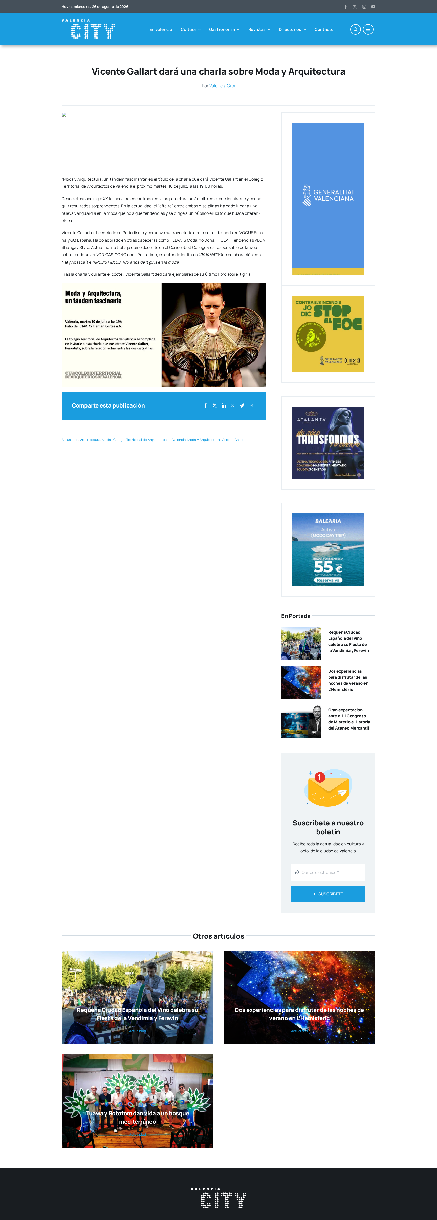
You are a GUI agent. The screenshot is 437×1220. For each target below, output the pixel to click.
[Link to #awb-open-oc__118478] (355, 29)
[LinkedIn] (223, 405)
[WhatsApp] (232, 405)
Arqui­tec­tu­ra (90, 439)
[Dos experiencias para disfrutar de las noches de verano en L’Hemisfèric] (301, 669)
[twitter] (355, 7)
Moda (106, 439)
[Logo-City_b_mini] (88, 21)
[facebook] (346, 7)
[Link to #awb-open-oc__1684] (368, 29)
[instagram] (364, 7)
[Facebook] (205, 405)
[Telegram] (241, 405)
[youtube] (373, 7)
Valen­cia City (222, 86)
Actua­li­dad (70, 439)
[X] (214, 405)
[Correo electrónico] (250, 405)
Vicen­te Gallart (233, 439)
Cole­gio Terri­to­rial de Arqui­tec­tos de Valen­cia (149, 439)
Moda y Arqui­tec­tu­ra (203, 439)
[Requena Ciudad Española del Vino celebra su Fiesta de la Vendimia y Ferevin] (301, 630)
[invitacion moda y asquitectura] (84, 114)
